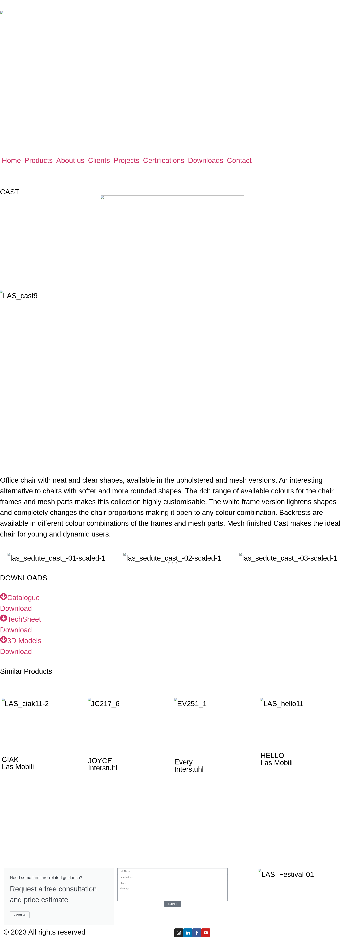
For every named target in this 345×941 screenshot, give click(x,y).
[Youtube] (205, 932)
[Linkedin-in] (187, 932)
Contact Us (20, 915)
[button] (38, 160)
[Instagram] (178, 932)
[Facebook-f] (196, 932)
